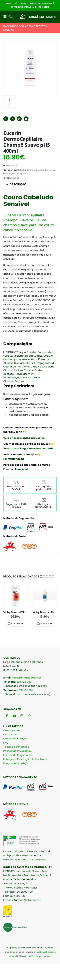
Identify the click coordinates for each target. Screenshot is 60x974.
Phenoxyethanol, (17, 377)
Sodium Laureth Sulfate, (28, 355)
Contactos (10, 734)
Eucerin (7, 173)
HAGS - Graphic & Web (39, 956)
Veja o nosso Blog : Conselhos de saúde (28, 448)
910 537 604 (26, 690)
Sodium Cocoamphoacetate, (28, 357)
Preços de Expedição (16, 763)
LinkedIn (19, 118)
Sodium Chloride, (24, 370)
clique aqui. (21, 469)
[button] (6, 16)
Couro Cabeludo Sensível (40, 170)
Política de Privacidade (17, 751)
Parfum (19, 381)
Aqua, (22, 352)
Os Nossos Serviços (15, 738)
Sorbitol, (32, 352)
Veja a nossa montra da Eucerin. (24, 438)
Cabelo (21, 170)
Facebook (5, 118)
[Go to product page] (15, 596)
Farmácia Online (13, 458)
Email (26, 118)
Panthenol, (23, 366)
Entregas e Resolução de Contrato (25, 759)
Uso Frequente (20, 173)
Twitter (12, 118)
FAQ (5, 742)
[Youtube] (14, 715)
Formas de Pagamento (17, 755)
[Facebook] (6, 715)
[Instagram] (21, 715)
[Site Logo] (38, 17)
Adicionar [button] (17, 623)
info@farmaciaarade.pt (26, 677)
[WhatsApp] (29, 715)
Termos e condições (16, 746)
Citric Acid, (37, 366)
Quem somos (11, 730)
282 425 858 (24, 681)
